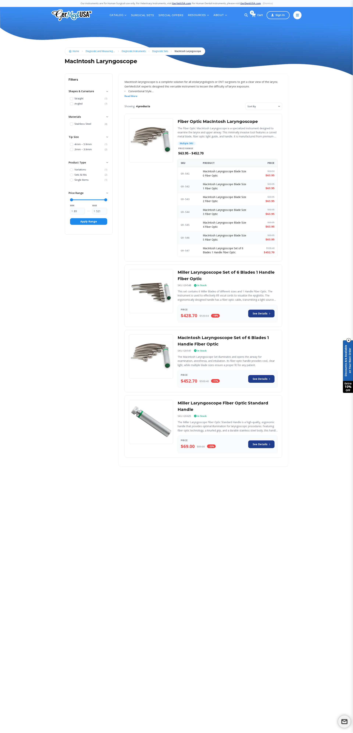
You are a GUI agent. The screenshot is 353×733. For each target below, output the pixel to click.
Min (72, 205)
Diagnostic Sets (160, 51)
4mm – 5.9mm (83, 144)
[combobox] (263, 106)
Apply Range (88, 221)
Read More (130, 96)
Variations (80, 169)
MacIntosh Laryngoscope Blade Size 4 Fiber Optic (224, 224)
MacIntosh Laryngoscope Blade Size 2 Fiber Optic (224, 199)
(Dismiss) (268, 3)
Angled (78, 103)
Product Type (77, 162)
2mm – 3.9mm (83, 149)
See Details (260, 313)
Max (94, 205)
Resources (197, 15)
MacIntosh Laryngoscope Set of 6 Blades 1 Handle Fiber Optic (223, 250)
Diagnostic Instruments (134, 51)
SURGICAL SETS (142, 15)
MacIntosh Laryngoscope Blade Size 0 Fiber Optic (224, 173)
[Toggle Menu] (297, 15)
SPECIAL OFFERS (170, 15)
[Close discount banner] (348, 340)
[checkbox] (71, 98)
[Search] (246, 15)
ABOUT (218, 15)
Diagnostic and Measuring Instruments (101, 51)
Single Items (81, 180)
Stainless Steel (82, 124)
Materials (75, 116)
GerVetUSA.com (181, 3)
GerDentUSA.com (250, 3)
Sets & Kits (80, 175)
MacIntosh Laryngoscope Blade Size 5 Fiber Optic (224, 237)
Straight (78, 98)
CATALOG (117, 15)
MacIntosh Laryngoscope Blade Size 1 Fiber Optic (224, 186)
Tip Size (74, 137)
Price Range (76, 193)
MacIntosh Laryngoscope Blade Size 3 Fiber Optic (224, 212)
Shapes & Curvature (81, 91)
